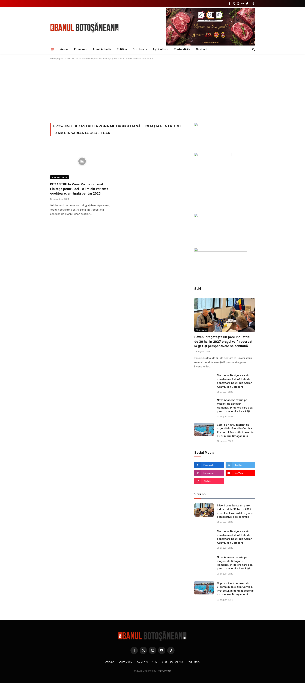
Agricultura (160, 49)
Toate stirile (182, 49)
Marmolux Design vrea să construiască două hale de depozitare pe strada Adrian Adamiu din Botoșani (234, 381)
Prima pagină (57, 58)
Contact (201, 49)
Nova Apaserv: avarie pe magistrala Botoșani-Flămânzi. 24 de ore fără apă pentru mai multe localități (235, 405)
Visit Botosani (172, 661)
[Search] (253, 49)
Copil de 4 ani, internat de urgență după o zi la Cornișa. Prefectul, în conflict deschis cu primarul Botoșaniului (235, 430)
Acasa (64, 49)
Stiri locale (140, 49)
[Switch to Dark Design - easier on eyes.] (253, 3)
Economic (80, 49)
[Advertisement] (152, 90)
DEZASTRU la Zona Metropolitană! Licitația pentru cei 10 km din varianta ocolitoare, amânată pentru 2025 (79, 188)
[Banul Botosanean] (84, 27)
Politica (122, 49)
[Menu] (52, 49)
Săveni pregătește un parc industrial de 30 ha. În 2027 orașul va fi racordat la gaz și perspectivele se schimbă (223, 341)
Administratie (102, 49)
